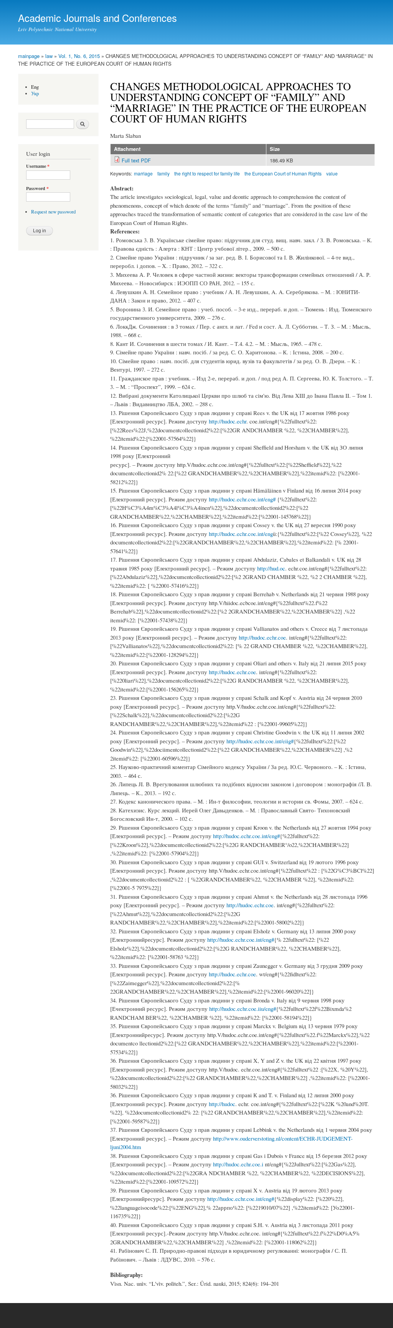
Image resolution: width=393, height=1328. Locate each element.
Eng (35, 87)
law (49, 56)
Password (37, 188)
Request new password (53, 211)
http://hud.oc (271, 568)
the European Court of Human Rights (283, 173)
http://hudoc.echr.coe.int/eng (241, 533)
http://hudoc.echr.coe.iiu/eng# (242, 1008)
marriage (143, 173)
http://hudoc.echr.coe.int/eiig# (260, 741)
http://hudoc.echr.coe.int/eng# (242, 499)
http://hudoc (222, 1104)
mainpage (29, 56)
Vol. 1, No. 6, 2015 (79, 56)
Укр (35, 93)
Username (38, 166)
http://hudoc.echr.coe (262, 637)
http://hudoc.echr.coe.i (238, 1164)
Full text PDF (136, 160)
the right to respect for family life (207, 173)
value (332, 173)
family (163, 173)
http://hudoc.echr (227, 421)
